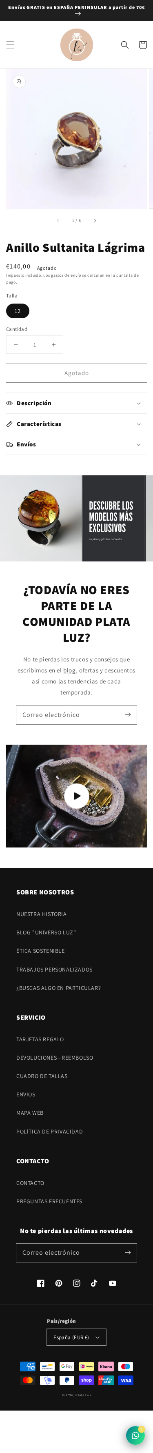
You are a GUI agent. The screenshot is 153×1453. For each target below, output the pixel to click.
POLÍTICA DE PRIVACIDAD (49, 1131)
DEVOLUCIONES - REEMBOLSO (54, 1057)
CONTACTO (30, 1183)
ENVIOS (25, 1094)
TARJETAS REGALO (40, 1039)
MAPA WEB (30, 1112)
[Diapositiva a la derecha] (95, 220)
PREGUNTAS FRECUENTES (49, 1201)
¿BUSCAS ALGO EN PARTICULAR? (58, 988)
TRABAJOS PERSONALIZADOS (54, 969)
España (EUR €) (71, 1337)
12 (18, 311)
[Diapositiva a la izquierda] (58, 220)
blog (69, 670)
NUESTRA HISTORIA (41, 914)
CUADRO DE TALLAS (42, 1076)
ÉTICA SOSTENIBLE (40, 950)
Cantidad (16, 329)
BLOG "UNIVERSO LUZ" (46, 932)
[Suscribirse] (128, 715)
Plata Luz (83, 1395)
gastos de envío (66, 275)
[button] (10, 45)
